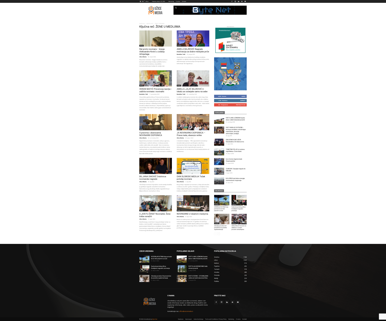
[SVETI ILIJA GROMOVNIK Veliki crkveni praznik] (182, 268)
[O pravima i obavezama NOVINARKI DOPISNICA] (155, 122)
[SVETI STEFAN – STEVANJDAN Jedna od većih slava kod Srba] (182, 278)
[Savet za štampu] (230, 40)
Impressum (188, 319)
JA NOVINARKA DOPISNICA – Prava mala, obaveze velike (191, 134)
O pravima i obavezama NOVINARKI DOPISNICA (150, 134)
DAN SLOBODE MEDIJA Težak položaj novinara (191, 177)
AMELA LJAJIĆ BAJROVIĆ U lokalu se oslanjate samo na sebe (192, 90)
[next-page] (218, 234)
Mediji (141, 45)
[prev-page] (215, 234)
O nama (178, 1)
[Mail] (241, 1)
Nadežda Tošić (181, 54)
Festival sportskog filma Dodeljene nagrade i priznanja (238, 208)
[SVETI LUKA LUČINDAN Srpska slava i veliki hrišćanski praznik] (219, 120)
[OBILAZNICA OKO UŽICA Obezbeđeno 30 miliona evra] (219, 142)
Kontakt (184, 1)
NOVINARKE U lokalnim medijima (192, 214)
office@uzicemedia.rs (186, 311)
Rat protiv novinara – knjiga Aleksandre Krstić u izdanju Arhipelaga (152, 51)
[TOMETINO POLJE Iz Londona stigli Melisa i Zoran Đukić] (219, 151)
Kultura (234, 223)
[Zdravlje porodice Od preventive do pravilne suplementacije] (221, 219)
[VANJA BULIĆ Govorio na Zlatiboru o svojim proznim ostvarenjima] (239, 219)
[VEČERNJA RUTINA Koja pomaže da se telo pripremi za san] (221, 200)
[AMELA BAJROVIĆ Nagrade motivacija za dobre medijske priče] (193, 38)
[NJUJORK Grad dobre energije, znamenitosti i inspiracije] (219, 180)
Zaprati (242, 100)
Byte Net (154, 319)
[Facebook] (231, 1)
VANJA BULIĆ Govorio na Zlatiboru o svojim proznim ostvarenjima (238, 227)
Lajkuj (243, 96)
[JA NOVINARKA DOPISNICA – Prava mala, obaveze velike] (193, 122)
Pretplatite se (240, 105)
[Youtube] (245, 1)
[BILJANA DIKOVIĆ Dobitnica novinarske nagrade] (155, 166)
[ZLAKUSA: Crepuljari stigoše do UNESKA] (219, 171)
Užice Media (143, 57)
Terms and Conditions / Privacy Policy (215, 319)
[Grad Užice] (230, 73)
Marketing (171, 1)
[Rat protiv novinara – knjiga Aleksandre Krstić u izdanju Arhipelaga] (155, 38)
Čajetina (234, 204)
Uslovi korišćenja (198, 319)
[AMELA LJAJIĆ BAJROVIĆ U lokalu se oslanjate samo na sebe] (193, 78)
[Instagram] (235, 1)
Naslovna (142, 23)
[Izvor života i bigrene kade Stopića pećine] (219, 161)
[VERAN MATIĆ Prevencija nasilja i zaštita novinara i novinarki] (155, 78)
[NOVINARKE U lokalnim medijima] (193, 203)
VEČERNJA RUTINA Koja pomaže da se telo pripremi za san (221, 208)
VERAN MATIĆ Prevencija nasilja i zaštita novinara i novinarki (155, 90)
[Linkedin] (238, 1)
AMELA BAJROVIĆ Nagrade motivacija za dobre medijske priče (193, 50)
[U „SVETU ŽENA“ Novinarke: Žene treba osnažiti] (155, 203)
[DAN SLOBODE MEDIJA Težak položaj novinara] (193, 166)
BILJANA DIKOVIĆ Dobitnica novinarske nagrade (152, 177)
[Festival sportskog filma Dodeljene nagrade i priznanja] (239, 200)
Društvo (179, 45)
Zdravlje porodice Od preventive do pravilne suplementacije (220, 227)
